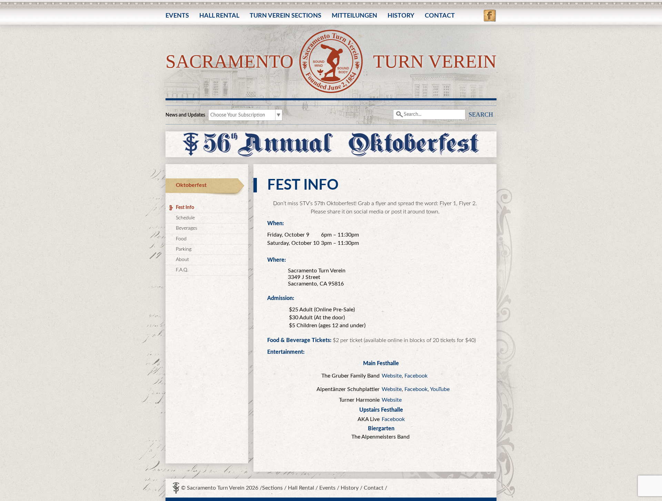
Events (177, 16)
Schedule (185, 218)
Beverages (186, 228)
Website (392, 376)
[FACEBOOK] (489, 12)
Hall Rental (219, 16)
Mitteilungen (354, 16)
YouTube (440, 389)
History (401, 16)
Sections (272, 488)
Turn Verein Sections (285, 16)
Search (481, 114)
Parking (183, 249)
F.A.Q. (182, 270)
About (182, 259)
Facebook (416, 376)
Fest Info (185, 207)
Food (181, 239)
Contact (440, 16)
